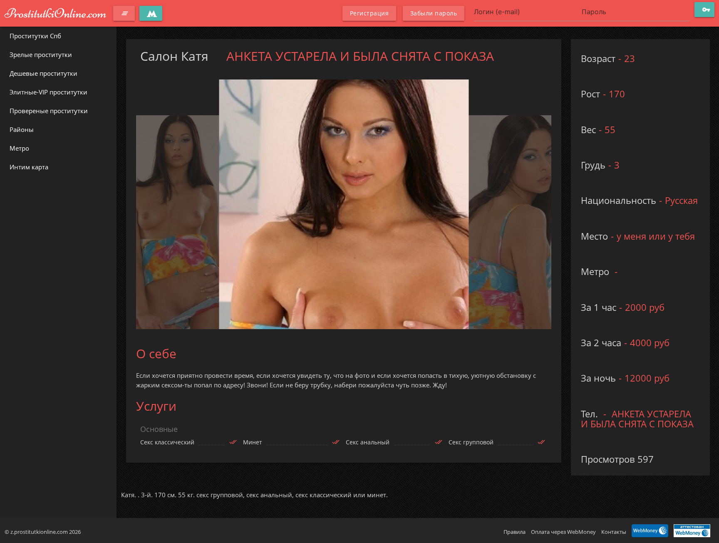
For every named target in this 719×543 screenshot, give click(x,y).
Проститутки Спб (35, 36)
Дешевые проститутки (43, 73)
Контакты (613, 532)
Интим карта (29, 167)
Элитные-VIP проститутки (48, 92)
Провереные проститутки (49, 111)
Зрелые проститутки (41, 54)
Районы (22, 129)
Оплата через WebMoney (563, 532)
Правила (514, 532)
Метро (19, 148)
